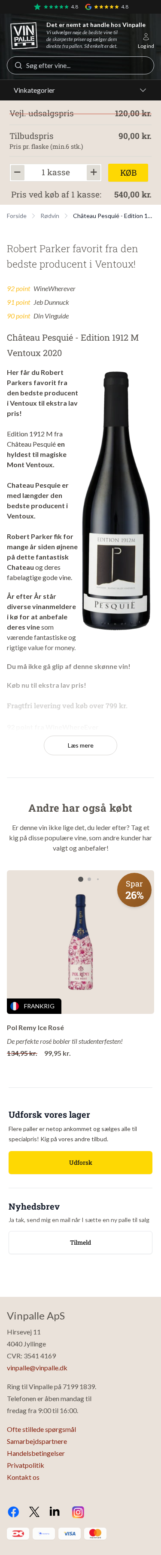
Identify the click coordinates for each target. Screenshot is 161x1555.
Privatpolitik (25, 1465)
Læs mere (81, 745)
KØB (128, 172)
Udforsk (80, 1162)
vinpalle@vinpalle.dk (37, 1368)
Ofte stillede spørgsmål (41, 1429)
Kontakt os (23, 1477)
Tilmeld (80, 1242)
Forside (17, 215)
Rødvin (49, 215)
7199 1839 (79, 1386)
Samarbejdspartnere (37, 1441)
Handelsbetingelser (36, 1453)
